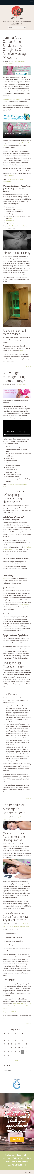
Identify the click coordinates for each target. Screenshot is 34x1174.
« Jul (16, 1060)
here (8, 342)
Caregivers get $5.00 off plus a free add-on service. (16, 1012)
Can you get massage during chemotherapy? (14, 377)
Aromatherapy (7, 578)
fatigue (10, 218)
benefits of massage (23, 604)
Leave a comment (9, 63)
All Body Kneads (17, 12)
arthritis (17, 216)
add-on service (10, 175)
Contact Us (9, 1155)
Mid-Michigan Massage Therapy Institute (13, 99)
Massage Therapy (20, 61)
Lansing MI (21, 1155)
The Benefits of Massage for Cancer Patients (14, 809)
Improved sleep (10, 220)
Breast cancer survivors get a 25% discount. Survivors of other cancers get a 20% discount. (17, 1006)
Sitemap (6, 1158)
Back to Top (28, 366)
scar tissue (19, 209)
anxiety (13, 223)
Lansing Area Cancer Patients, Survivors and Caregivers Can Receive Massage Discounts (15, 47)
